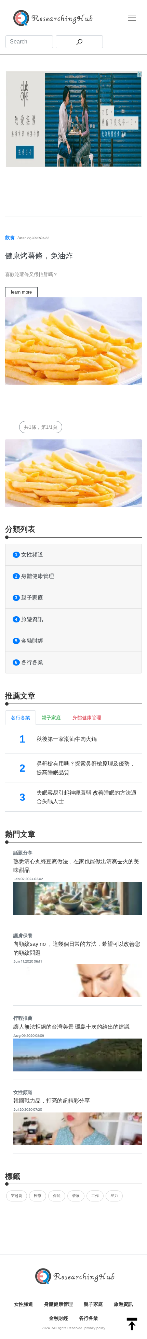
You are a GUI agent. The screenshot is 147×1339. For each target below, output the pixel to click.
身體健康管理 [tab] (86, 717)
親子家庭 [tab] (51, 717)
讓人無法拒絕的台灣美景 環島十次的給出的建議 (71, 1027)
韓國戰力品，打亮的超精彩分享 (51, 1101)
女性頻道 (29, 554)
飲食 (10, 237)
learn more (21, 292)
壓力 (114, 1196)
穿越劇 (16, 1196)
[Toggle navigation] (132, 18)
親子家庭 (29, 598)
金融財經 (29, 641)
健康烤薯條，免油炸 (39, 256)
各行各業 (29, 662)
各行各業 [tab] (20, 717)
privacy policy (94, 1328)
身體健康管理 (34, 576)
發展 (76, 1196)
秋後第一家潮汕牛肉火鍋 (67, 739)
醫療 (37, 1196)
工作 (95, 1196)
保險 (57, 1196)
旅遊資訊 (29, 619)
